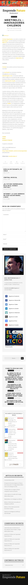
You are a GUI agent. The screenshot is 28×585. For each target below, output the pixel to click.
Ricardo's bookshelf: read (14, 414)
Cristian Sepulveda (7, 39)
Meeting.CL (5, 41)
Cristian (4, 67)
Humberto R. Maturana (10, 426)
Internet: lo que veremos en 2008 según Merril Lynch (14, 195)
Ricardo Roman (18, 28)
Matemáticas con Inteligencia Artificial (14, 401)
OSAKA (4, 136)
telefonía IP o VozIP (10, 81)
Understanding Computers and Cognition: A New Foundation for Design (12, 433)
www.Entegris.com (7, 75)
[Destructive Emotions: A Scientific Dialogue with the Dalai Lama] (6, 456)
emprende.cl (19, 58)
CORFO (9, 103)
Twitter (11, 163)
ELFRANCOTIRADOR (7, 140)
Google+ (17, 163)
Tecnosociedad (18, 30)
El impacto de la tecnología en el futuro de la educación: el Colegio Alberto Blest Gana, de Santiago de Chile (14, 376)
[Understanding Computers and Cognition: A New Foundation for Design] (6, 432)
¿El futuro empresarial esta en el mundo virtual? (13, 185)
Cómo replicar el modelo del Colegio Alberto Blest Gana (14, 395)
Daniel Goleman (9, 459)
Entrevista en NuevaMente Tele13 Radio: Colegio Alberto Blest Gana (12, 529)
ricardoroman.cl (12, 156)
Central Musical (10, 177)
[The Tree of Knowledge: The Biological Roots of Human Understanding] (6, 421)
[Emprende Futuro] (14, 11)
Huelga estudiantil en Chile (13, 170)
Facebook (5, 163)
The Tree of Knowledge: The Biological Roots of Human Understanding (12, 422)
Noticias (14, 16)
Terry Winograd (8, 437)
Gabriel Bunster (8, 528)
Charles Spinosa (9, 450)
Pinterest (23, 163)
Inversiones (12, 30)
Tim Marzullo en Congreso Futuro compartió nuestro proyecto (14, 386)
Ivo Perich (6, 72)
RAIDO (4, 138)
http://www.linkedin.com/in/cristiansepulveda (14, 151)
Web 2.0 (4, 42)
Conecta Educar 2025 (14, 368)
